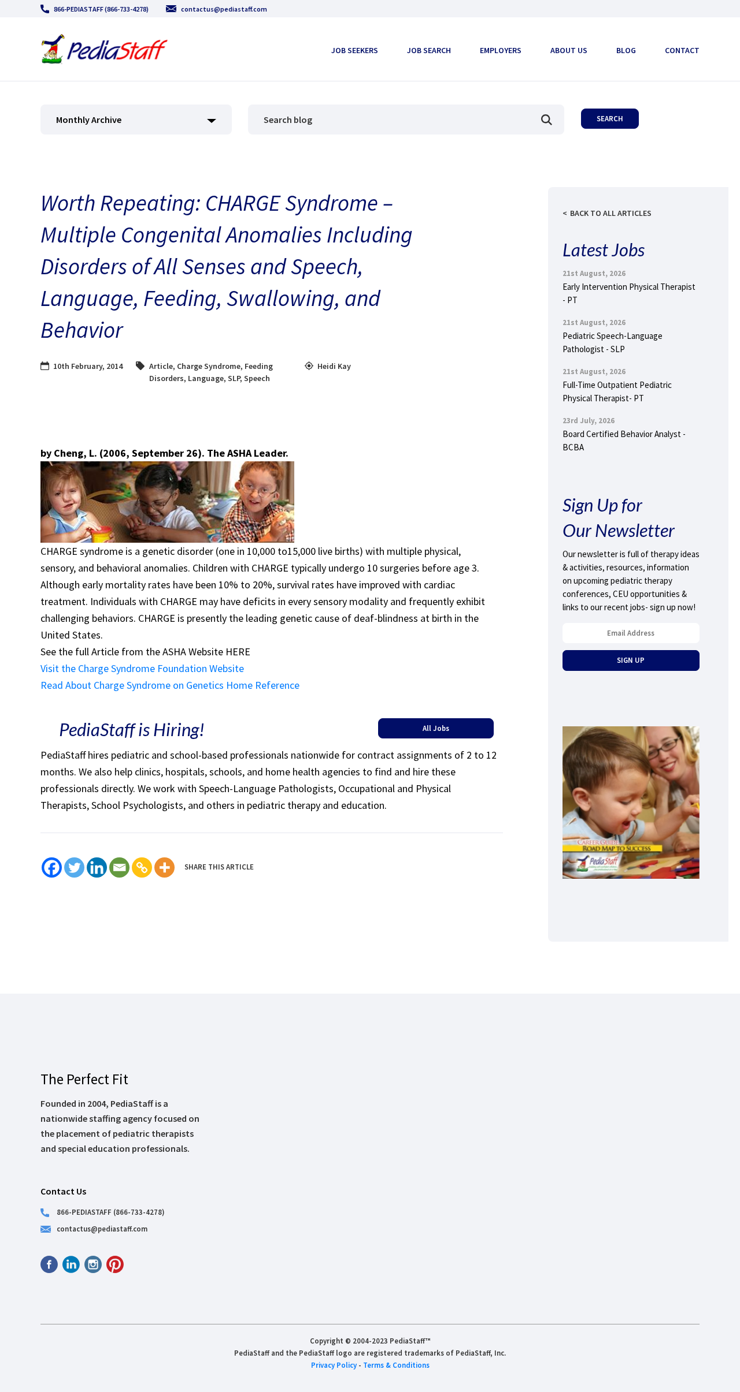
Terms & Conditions (396, 1364)
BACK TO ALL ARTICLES (611, 213)
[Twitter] (74, 867)
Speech (257, 378)
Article (161, 366)
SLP (234, 378)
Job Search (429, 50)
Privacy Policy (334, 1364)
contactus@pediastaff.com (224, 9)
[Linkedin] (97, 867)
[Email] (119, 867)
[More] (164, 867)
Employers (500, 50)
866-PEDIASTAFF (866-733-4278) (101, 9)
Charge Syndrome (208, 366)
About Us (568, 50)
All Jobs (436, 728)
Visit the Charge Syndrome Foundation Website (142, 668)
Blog (626, 50)
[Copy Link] (142, 867)
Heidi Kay (334, 366)
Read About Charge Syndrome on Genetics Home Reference (169, 685)
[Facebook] (52, 867)
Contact (682, 50)
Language (206, 378)
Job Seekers (354, 50)
